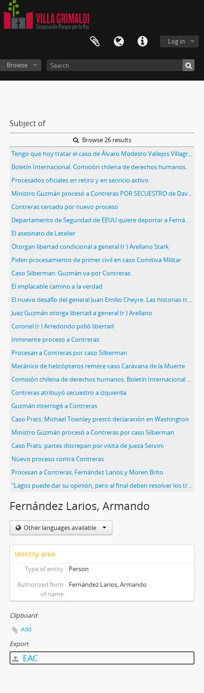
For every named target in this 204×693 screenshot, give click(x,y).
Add (26, 629)
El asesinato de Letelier (43, 233)
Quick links (142, 42)
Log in (176, 41)
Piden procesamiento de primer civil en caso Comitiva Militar (96, 259)
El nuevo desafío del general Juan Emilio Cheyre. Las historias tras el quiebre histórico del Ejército (103, 299)
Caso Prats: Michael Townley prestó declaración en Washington (100, 419)
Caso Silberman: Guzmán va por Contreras (70, 273)
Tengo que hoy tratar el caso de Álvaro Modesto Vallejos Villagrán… (103, 153)
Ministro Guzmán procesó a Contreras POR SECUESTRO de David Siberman (103, 193)
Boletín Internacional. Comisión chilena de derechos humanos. (99, 167)
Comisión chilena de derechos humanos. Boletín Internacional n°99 (103, 379)
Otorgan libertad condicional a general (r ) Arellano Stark (90, 246)
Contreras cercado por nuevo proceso (64, 206)
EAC (29, 658)
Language (118, 42)
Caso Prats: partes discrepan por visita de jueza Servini (87, 445)
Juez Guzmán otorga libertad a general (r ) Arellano (81, 313)
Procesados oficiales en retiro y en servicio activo (79, 180)
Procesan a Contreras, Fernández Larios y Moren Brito (87, 472)
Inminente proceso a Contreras (55, 339)
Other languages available (60, 527)
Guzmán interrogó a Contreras (54, 405)
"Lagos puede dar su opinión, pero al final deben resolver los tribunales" (103, 485)
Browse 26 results (106, 140)
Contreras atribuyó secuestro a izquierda (68, 392)
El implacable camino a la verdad (56, 286)
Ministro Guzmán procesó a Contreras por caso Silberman (92, 432)
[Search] (189, 65)
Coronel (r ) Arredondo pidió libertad (62, 326)
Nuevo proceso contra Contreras (57, 459)
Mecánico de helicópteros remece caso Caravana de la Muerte (98, 366)
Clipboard (95, 42)
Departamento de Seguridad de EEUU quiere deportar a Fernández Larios (103, 220)
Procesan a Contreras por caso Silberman (69, 352)
